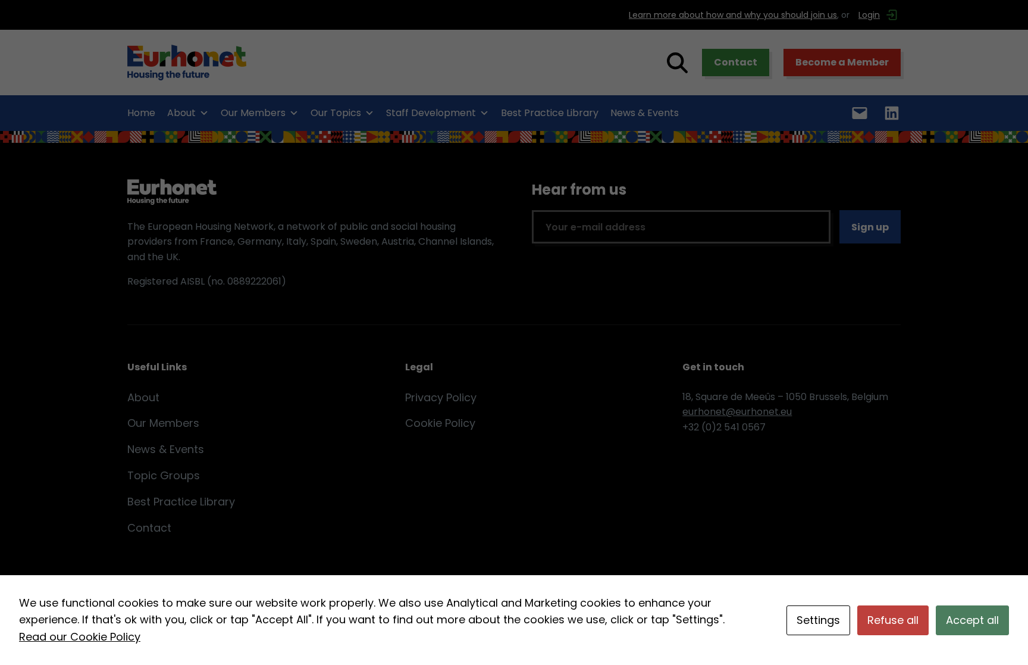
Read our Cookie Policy (79, 636)
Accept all (972, 620)
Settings (818, 620)
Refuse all (893, 620)
